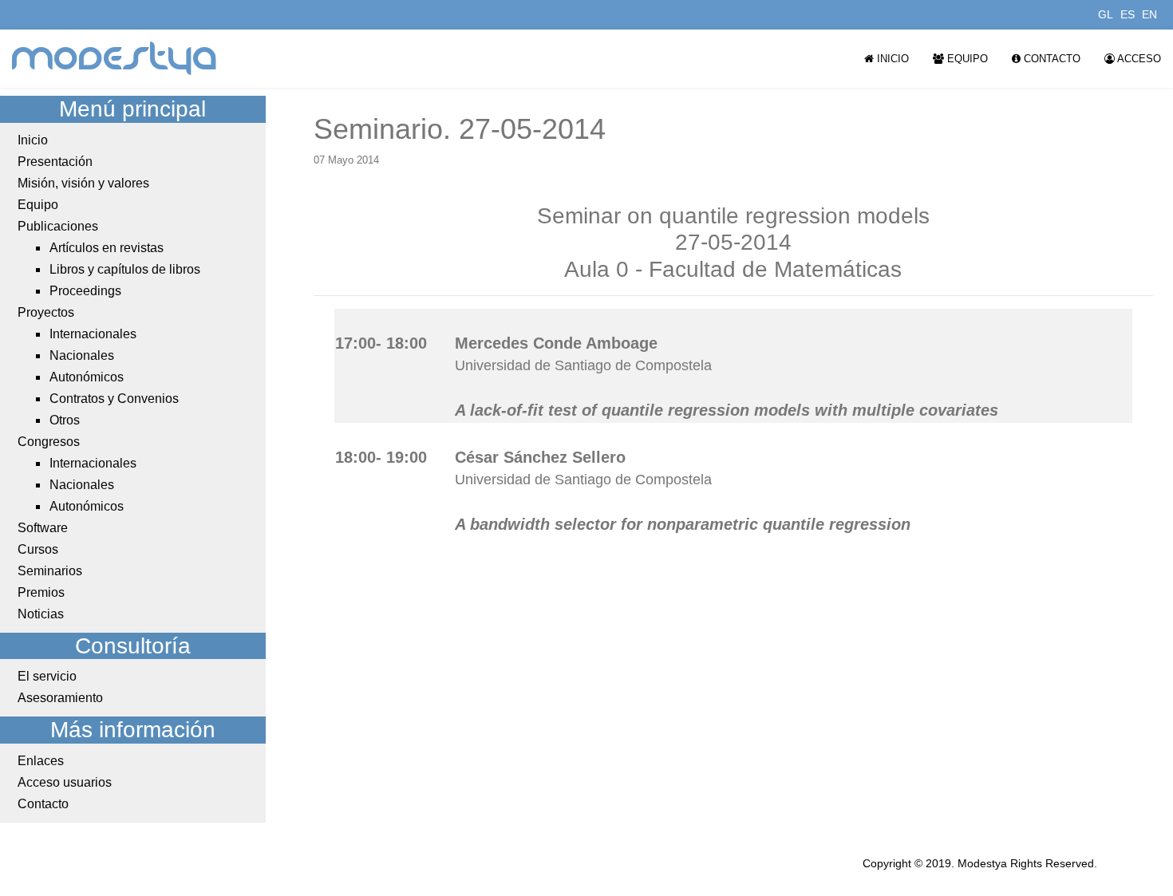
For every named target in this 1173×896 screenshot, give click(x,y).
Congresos (49, 441)
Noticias (41, 614)
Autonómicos (86, 377)
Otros (64, 420)
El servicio (47, 676)
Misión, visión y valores (83, 183)
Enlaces (41, 761)
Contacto (1050, 59)
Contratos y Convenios (114, 398)
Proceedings (85, 291)
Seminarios (50, 571)
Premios (41, 592)
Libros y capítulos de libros (124, 269)
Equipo (966, 59)
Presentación (55, 161)
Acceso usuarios (65, 782)
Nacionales (81, 355)
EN (1149, 14)
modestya (115, 59)
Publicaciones (58, 226)
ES (1127, 14)
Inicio (891, 59)
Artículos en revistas (106, 248)
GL (1105, 14)
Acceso (1138, 59)
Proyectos (46, 312)
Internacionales (92, 334)
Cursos (38, 549)
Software (43, 528)
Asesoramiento (60, 698)
